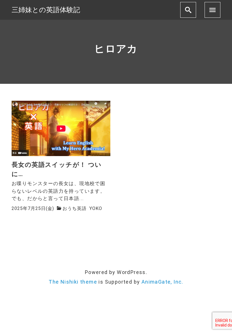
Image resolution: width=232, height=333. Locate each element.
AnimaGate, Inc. (162, 282)
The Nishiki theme (73, 282)
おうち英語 (75, 208)
